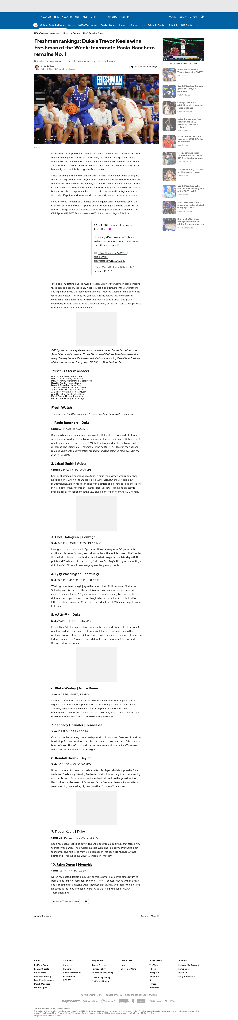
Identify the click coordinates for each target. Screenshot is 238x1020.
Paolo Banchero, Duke (71, 376)
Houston (94, 884)
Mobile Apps (40, 987)
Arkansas (91, 487)
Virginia (121, 435)
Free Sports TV (41, 972)
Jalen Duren (65, 864)
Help (123, 965)
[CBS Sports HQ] (114, 994)
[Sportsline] (90, 1000)
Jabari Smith (64, 463)
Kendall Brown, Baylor (71, 383)
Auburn (82, 463)
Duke (86, 423)
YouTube (153, 965)
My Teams (183, 972)
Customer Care (128, 969)
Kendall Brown (66, 758)
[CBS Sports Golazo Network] (141, 994)
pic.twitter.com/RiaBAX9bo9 (109, 260)
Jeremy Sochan (121, 782)
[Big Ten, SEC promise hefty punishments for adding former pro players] (169, 224)
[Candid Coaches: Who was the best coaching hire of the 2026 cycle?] (169, 191)
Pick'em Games (41, 965)
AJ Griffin (62, 615)
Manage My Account (188, 965)
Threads (153, 984)
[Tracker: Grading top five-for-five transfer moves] (169, 174)
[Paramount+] (108, 1000)
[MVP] (141, 1000)
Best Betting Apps (43, 976)
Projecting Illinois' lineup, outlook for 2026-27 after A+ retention (190, 139)
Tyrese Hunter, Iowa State (71, 396)
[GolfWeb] (170, 1001)
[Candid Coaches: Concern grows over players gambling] (169, 91)
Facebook (154, 976)
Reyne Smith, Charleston (71, 378)
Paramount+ (69, 976)
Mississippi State (60, 741)
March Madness (42, 984)
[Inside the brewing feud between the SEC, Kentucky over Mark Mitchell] (169, 124)
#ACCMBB (100, 225)
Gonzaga (88, 537)
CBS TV (67, 980)
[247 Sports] (71, 1000)
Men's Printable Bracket (94, 33)
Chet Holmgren (67, 537)
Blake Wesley (65, 688)
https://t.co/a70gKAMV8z (112, 253)
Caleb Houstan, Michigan (72, 394)
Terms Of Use (99, 965)
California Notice (100, 981)
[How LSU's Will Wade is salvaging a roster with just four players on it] (169, 207)
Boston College (59, 209)
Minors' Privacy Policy (102, 972)
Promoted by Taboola (148, 916)
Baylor (86, 758)
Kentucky (91, 574)
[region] (183, 49)
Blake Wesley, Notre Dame (72, 389)
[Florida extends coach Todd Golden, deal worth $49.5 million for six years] (169, 158)
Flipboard (154, 987)
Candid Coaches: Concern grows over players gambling (190, 89)
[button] (198, 25)
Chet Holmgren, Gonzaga (71, 398)
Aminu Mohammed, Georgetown (76, 380)
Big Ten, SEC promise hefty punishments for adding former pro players (190, 222)
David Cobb (49, 66)
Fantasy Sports (41, 969)
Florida (128, 586)
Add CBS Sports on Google (145, 66)
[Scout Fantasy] (155, 1001)
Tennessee (94, 725)
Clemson (117, 183)
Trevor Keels (97, 169)
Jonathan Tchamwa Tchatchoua (108, 786)
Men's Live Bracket (71, 33)
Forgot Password (186, 976)
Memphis (85, 864)
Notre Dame (88, 688)
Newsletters (184, 969)
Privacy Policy (99, 969)
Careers (67, 969)
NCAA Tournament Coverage (47, 33)
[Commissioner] (126, 1000)
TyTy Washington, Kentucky (72, 391)
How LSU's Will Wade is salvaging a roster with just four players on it (190, 205)
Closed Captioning (101, 977)
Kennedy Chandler (68, 725)
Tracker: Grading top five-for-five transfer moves (190, 170)
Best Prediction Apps (44, 980)
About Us (67, 965)
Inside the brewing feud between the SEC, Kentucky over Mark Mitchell (189, 123)
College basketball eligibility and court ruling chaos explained (190, 105)
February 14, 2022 (103, 271)
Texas (64, 778)
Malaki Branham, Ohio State (72, 387)
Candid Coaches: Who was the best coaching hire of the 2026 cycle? (190, 189)
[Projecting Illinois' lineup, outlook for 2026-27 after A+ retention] (169, 141)
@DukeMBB (101, 257)
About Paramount (72, 972)
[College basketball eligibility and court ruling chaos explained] (169, 108)
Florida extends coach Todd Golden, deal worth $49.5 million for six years (190, 156)
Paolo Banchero (66, 423)
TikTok (152, 969)
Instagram (154, 972)
